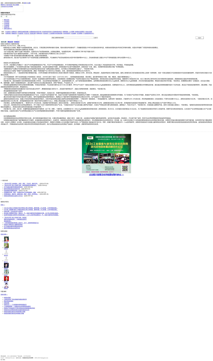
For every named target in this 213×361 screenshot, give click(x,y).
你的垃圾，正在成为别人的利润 (13, 211)
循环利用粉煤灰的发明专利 (12, 189)
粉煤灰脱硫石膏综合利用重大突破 (14, 313)
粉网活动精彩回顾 (23, 31)
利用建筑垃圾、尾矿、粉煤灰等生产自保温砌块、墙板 (20, 192)
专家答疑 (8, 33)
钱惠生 (6, 268)
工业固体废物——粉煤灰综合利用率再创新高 (17, 306)
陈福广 (6, 275)
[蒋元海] (6, 241)
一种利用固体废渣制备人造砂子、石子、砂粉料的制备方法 (21, 223)
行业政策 (6, 25)
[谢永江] (6, 260)
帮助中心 (3, 4)
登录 (25, 3)
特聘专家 (39, 33)
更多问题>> (4, 294)
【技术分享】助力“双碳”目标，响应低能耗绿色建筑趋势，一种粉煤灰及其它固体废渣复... (15, 219)
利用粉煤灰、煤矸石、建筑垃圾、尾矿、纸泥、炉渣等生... (21, 194)
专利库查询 (66, 33)
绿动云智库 (88, 31)
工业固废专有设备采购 (55, 33)
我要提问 (14, 33)
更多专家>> (4, 234)
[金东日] (6, 254)
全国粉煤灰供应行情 (35, 31)
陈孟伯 (6, 281)
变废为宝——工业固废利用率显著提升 (15, 304)
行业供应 (6, 23)
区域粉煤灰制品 (57, 31)
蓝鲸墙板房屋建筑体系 (10, 190)
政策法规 (33, 33)
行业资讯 (6, 21)
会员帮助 (79, 33)
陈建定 (6, 288)
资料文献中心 (8, 28)
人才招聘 (71, 31)
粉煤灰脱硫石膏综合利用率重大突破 (14, 311)
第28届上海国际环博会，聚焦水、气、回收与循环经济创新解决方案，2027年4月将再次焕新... (31, 213)
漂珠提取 (6, 303)
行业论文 (26, 33)
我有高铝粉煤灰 (8, 301)
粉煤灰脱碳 (7, 297)
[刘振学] (6, 247)
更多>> (3, 205)
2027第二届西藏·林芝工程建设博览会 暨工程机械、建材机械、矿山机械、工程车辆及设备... (31, 209)
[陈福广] (6, 274)
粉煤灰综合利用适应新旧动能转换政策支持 (16, 310)
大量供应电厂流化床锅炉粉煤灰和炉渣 (15, 299)
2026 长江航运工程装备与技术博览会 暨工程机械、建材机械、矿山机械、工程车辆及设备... (31, 208)
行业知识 (45, 33)
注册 (29, 3)
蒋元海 (6, 242)
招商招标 (65, 31)
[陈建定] (6, 287)
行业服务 (73, 33)
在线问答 (6, 27)
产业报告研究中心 (88, 33)
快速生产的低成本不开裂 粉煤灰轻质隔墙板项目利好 (19, 308)
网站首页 (6, 20)
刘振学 (6, 249)
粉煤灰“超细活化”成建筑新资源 (13, 224)
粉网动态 (14, 31)
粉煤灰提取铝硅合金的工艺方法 (13, 196)
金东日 (6, 255)
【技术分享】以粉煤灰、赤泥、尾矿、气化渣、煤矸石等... (21, 183)
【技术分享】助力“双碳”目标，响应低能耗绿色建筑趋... (20, 185)
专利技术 (16, 42)
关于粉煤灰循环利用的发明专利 (13, 187)
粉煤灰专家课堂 (80, 31)
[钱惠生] (6, 267)
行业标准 (20, 33)
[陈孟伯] (6, 280)
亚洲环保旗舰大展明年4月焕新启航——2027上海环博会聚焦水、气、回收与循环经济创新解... (31, 215)
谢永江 (6, 262)
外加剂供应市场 (47, 31)
